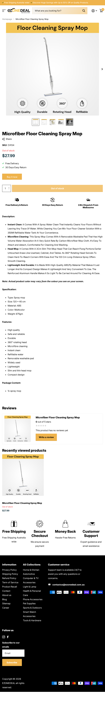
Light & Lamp (29, 586)
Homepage (7, 19)
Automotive (29, 574)
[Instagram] (3, 637)
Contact (6, 591)
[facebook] (7, 637)
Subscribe (12, 662)
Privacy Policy (9, 569)
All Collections (31, 564)
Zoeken (84, 10)
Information (9, 564)
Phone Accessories (32, 599)
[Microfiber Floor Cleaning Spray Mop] (23, 475)
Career (5, 607)
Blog (4, 599)
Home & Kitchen (31, 569)
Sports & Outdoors (32, 607)
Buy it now (12, 177)
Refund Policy (9, 578)
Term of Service (10, 582)
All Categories (3, 10)
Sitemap (6, 603)
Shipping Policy (10, 574)
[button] (9, 185)
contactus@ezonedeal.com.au (68, 584)
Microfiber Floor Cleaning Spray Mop (22, 503)
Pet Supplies (29, 603)
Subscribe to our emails (11, 644)
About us (6, 595)
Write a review (46, 437)
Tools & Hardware (32, 620)
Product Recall (9, 586)
